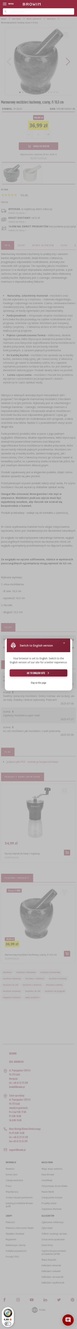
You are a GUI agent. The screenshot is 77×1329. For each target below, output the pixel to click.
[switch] (8, 1324)
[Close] (64, 643)
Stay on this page (38, 682)
